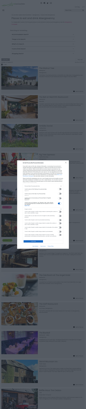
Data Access (43, 246)
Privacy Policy (51, 246)
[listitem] (43, 186)
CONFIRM (33, 241)
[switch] (59, 189)
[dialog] (43, 204)
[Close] (66, 163)
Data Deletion (35, 246)
